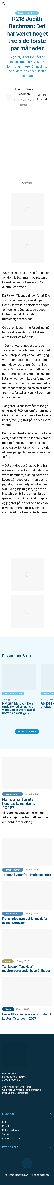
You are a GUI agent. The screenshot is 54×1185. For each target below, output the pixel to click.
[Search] (3, 3)
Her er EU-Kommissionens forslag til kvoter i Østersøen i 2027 (26, 1016)
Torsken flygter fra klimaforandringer (26, 875)
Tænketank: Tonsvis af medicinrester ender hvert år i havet (26, 968)
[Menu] (50, 3)
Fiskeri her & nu (27, 13)
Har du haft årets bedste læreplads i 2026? (19, 803)
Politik (8, 961)
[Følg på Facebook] (27, 1163)
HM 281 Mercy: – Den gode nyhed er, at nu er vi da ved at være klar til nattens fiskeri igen (18, 708)
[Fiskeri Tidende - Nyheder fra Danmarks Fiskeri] (27, 3)
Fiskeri (8, 1009)
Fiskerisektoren (12, 794)
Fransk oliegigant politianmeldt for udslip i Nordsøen (24, 920)
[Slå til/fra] (50, 1113)
